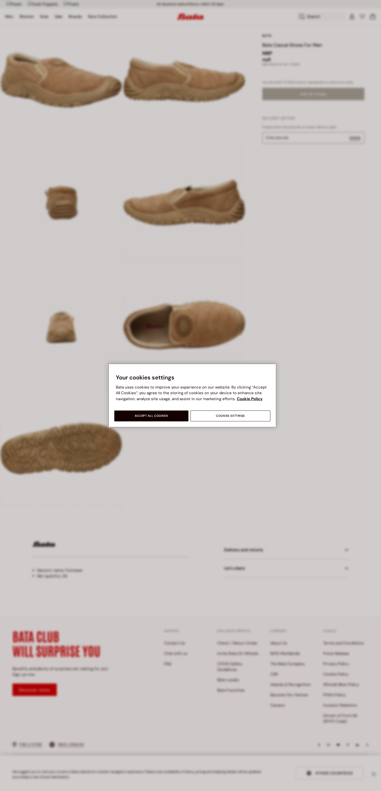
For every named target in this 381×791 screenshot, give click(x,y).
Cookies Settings (230, 416)
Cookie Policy (250, 398)
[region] (192, 395)
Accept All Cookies (151, 416)
